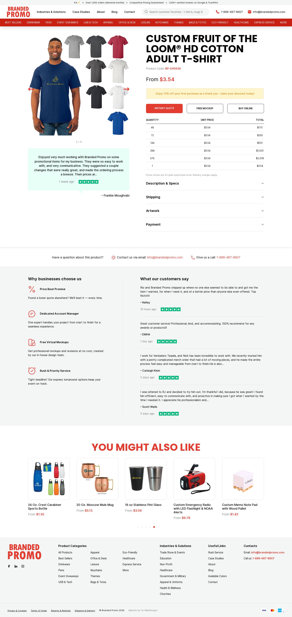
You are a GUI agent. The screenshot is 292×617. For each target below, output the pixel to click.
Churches (165, 594)
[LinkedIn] (16, 566)
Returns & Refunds (61, 610)
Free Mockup (205, 108)
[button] (31, 88)
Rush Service (215, 552)
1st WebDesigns (149, 610)
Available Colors (217, 576)
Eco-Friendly (220, 22)
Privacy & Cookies (17, 610)
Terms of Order (39, 610)
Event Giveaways (67, 22)
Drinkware (33, 22)
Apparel (108, 22)
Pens (49, 22)
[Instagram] (22, 566)
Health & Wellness (170, 588)
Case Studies (81, 12)
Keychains (161, 22)
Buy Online (246, 108)
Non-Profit (166, 564)
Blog (114, 12)
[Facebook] (9, 566)
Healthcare (241, 22)
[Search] (146, 12)
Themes (179, 22)
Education (165, 558)
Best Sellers (13, 22)
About (101, 12)
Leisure (145, 22)
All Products (65, 552)
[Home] (18, 11)
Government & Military (173, 576)
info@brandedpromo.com (165, 257)
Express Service (264, 22)
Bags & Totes (197, 22)
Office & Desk (127, 22)
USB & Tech (91, 22)
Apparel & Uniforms (171, 582)
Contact (129, 12)
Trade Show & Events (172, 552)
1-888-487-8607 (228, 257)
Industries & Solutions (51, 12)
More (283, 22)
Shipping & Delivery (85, 610)
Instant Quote (164, 108)
